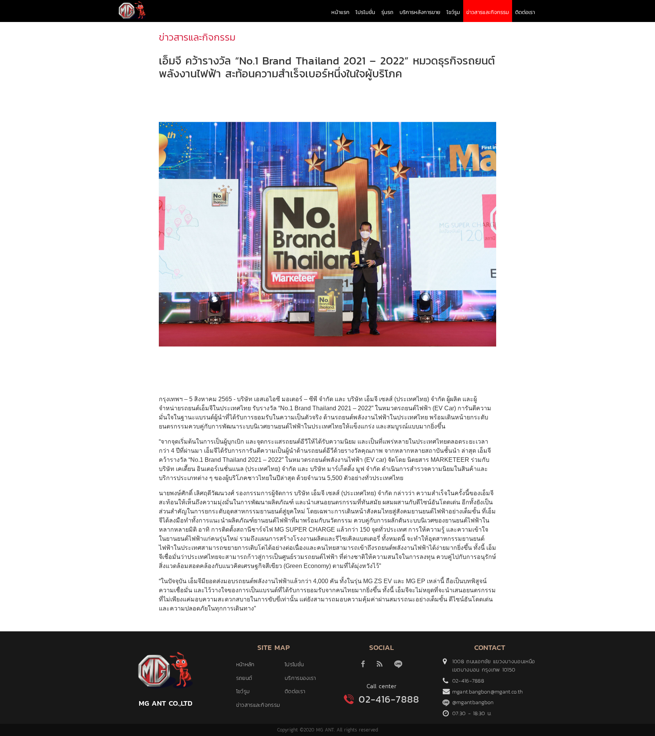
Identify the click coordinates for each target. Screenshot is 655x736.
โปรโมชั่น (365, 12)
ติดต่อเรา (525, 12)
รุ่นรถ (387, 12)
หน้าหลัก (245, 664)
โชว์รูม (453, 12)
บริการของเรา (300, 678)
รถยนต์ (244, 678)
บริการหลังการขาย (420, 12)
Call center (381, 685)
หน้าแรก (340, 12)
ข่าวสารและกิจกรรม (487, 12)
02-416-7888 (389, 699)
